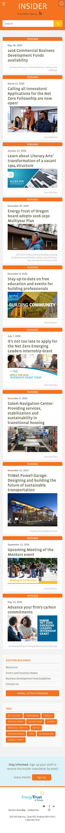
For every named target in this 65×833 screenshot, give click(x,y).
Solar (54, 260)
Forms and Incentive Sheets (22, 672)
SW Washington (46, 734)
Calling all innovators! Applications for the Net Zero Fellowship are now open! (30, 95)
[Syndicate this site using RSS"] (40, 16)
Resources (12, 667)
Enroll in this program (32, 693)
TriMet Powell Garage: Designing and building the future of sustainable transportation (32, 482)
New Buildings (50, 137)
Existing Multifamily (35, 67)
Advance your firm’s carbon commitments (32, 609)
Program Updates (16, 734)
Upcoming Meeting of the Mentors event (31, 552)
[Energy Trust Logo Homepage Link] (32, 799)
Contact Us (12, 683)
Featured (48, 716)
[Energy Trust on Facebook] (49, 806)
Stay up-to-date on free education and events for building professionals (30, 284)
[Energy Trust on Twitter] (44, 806)
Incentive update (15, 722)
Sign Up (41, 777)
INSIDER (32, 6)
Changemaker (32, 716)
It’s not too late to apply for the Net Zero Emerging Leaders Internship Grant (32, 346)
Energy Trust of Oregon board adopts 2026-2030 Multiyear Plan (29, 216)
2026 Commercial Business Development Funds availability (31, 55)
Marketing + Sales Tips (18, 728)
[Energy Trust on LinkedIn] (54, 806)
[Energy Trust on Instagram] (49, 810)
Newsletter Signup (27, 14)
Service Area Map (17, 810)
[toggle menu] (4, 4)
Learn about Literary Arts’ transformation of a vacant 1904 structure (32, 161)
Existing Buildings (18, 67)
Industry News (35, 722)
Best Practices (14, 716)
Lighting (48, 67)
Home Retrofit (28, 257)
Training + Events (16, 740)
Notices (36, 728)
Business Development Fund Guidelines (28, 678)
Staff (31, 734)
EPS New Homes (24, 255)
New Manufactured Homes (39, 260)
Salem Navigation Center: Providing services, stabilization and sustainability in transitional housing (31, 413)
